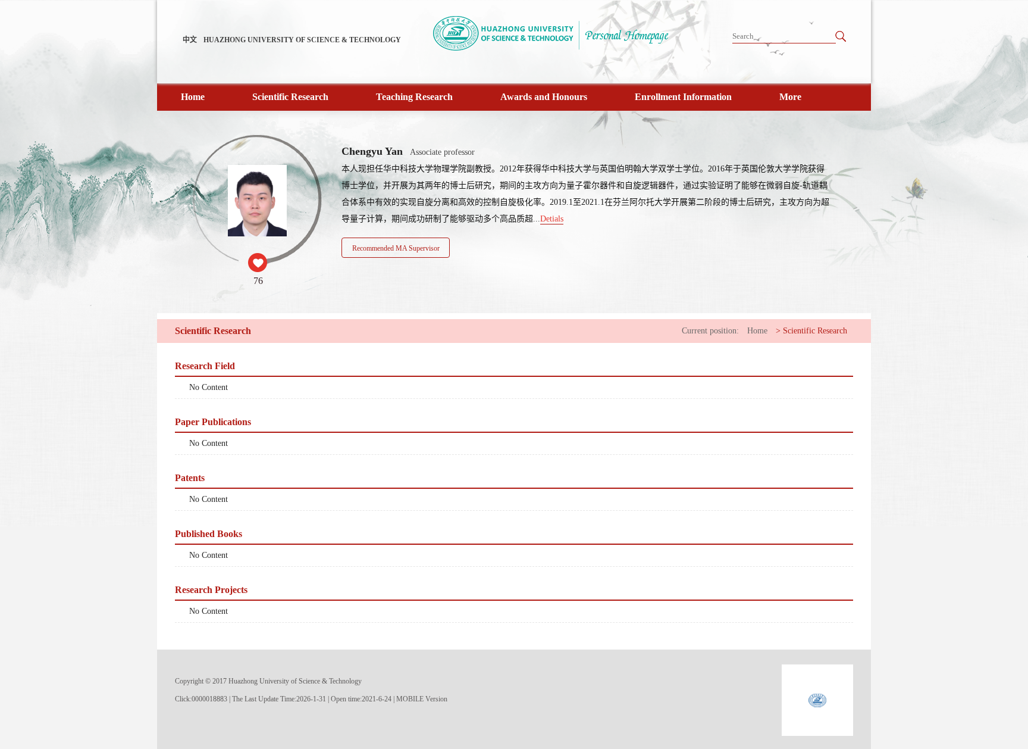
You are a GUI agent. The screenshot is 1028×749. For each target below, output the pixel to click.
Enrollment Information (683, 97)
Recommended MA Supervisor (396, 248)
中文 (190, 40)
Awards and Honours (543, 97)
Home (193, 97)
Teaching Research (414, 97)
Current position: (710, 330)
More (790, 97)
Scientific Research (290, 97)
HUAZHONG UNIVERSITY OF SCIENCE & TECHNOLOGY (302, 40)
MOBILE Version (421, 699)
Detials (551, 218)
